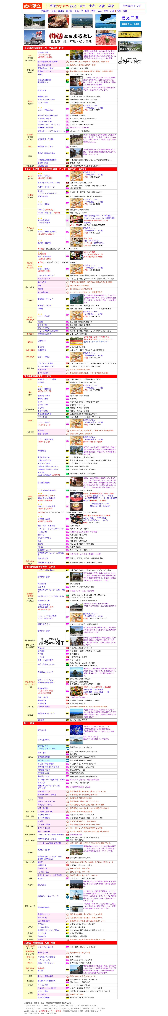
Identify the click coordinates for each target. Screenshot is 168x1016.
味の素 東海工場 (44, 213)
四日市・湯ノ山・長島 (68, 11)
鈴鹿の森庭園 (43, 196)
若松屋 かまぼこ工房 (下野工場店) (51, 596)
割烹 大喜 (41, 587)
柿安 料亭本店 (44, 328)
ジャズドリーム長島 (45, 363)
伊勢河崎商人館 (44, 601)
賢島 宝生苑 (42, 918)
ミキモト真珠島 (44, 740)
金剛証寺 (41, 720)
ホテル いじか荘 (44, 828)
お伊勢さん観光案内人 (46, 570)
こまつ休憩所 (43, 411)
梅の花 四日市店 (44, 242)
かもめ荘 (41, 408)
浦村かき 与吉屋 (44, 815)
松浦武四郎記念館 (44, 460)
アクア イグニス (44, 279)
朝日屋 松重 (43, 405)
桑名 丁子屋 (42, 325)
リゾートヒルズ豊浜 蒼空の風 (49, 843)
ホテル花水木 (43, 373)
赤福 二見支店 (43, 697)
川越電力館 (42, 350)
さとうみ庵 (42, 933)
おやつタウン (43, 417)
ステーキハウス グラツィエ (49, 124)
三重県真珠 (42, 703)
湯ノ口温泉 (42, 994)
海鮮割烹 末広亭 (44, 770)
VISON (45, 562)
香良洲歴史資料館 (44, 414)
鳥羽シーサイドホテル (46, 801)
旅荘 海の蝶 (43, 808)
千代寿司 (41, 347)
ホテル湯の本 (43, 292)
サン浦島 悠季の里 (45, 811)
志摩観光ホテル (44, 914)
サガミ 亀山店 (45, 176)
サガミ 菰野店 (44, 268)
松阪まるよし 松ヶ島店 (46, 506)
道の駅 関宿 (43, 163)
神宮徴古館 (42, 584)
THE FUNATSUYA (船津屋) (48, 331)
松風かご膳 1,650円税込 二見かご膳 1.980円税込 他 (97, 689)
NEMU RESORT (44, 921)
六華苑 (40, 309)
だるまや (41, 657)
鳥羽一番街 (42, 753)
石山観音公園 (43, 166)
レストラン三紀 (44, 960)
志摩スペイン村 (44, 850)
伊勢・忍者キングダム (46, 664)
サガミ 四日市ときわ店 (47, 231)
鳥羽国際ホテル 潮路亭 (47, 795)
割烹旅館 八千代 (44, 550)
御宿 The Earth (44, 831)
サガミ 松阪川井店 (45, 439)
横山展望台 (42, 885)
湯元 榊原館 (43, 434)
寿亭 (39, 286)
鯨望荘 (40, 939)
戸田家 (40, 798)
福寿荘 (40, 862)
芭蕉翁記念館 (43, 96)
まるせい (41, 878)
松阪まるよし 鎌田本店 (46, 497)
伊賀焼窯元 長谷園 (45, 139)
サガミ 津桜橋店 (44, 388)
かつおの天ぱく (44, 927)
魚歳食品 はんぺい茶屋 (47, 379)
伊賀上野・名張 (48, 11)
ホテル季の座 (43, 953)
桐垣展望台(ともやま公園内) (48, 930)
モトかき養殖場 (44, 818)
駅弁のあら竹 (43, 558)
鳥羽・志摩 (109, 11)
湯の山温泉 (42, 282)
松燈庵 (40, 544)
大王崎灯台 (42, 924)
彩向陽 (40, 289)
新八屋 (40, 821)
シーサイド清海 (44, 707)
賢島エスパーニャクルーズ (48, 896)
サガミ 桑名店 (44, 315)
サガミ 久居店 (44, 422)
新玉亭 (40, 402)
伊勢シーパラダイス (45, 680)
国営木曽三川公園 (44, 334)
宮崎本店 (45, 210)
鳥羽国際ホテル (44, 791)
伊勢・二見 (96, 11)
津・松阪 (85, 11)
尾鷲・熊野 (122, 11)
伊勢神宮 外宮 (44, 577)
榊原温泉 (41, 430)
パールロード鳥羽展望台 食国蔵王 (51, 835)
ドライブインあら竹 (45, 947)
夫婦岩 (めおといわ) (45, 672)
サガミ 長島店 (44, 357)
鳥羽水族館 (42, 730)
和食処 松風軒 (43, 688)
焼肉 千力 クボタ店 (47, 526)
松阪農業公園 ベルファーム (48, 469)
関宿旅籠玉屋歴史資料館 (47, 160)
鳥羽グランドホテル (45, 805)
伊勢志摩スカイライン (46, 713)
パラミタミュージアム (46, 276)
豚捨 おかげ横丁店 (45, 660)
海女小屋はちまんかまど (47, 839)
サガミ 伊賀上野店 (45, 109)
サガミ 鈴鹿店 (44, 203)
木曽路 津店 (43, 399)
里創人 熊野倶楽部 (45, 976)
